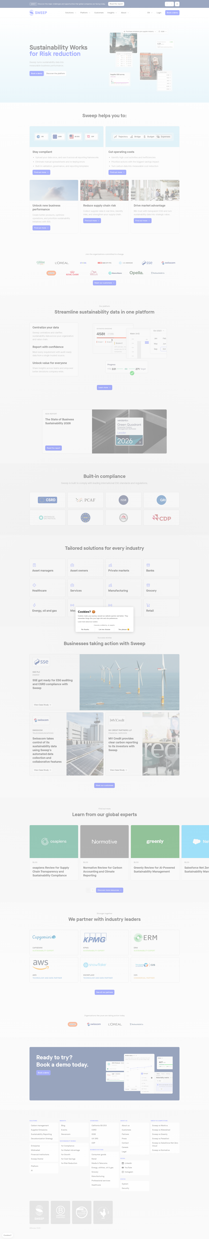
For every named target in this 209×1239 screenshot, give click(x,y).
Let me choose (104, 629)
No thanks (85, 629)
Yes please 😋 (123, 629)
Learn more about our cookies (88, 622)
